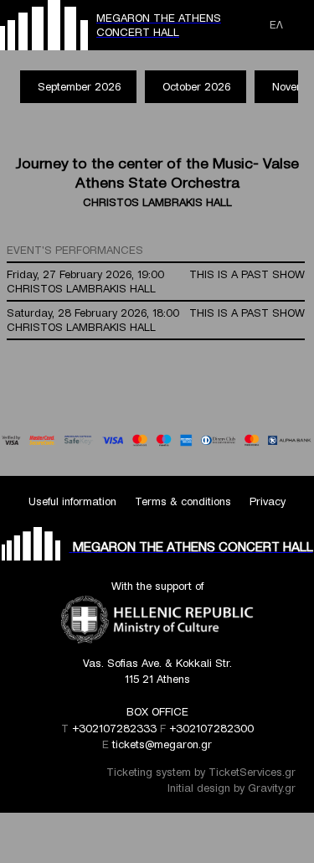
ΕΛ (276, 25)
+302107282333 (114, 728)
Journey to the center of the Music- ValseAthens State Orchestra (157, 172)
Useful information (72, 501)
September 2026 (79, 87)
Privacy (268, 501)
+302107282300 (211, 728)
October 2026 (196, 87)
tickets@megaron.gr (162, 744)
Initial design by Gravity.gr (231, 788)
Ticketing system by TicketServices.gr (201, 772)
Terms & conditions (183, 501)
